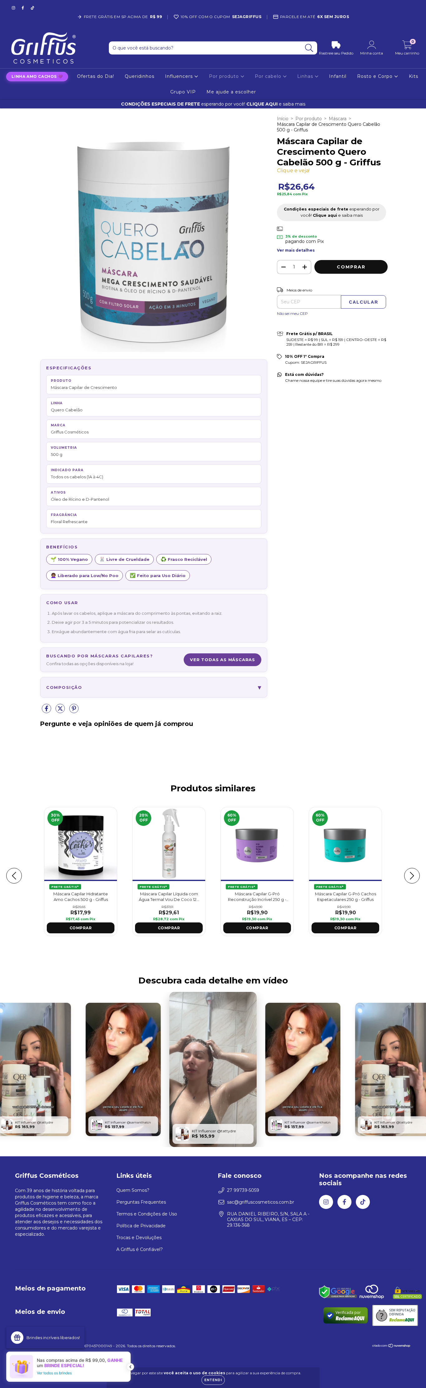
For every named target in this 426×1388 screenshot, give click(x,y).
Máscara (337, 118)
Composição (153, 687)
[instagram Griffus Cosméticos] (14, 8)
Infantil (337, 76)
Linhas (306, 76)
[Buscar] (309, 48)
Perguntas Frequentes (141, 1202)
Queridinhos (139, 76)
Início (282, 118)
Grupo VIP (183, 92)
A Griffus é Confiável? (139, 1249)
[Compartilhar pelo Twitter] (61, 711)
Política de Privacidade (141, 1226)
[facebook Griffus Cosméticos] (23, 8)
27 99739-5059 (243, 1190)
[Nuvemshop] (391, 1346)
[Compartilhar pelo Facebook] (47, 711)
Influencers (179, 76)
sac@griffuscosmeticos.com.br (260, 1202)
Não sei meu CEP (292, 313)
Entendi (213, 1380)
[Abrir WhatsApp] (410, 1371)
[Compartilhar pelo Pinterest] (74, 711)
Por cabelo (269, 76)
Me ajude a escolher (231, 92)
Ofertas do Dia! (95, 76)
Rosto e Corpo (375, 76)
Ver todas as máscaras (222, 659)
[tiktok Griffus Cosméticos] (32, 8)
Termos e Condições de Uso (146, 1214)
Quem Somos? (132, 1190)
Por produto (224, 76)
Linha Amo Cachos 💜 (37, 76)
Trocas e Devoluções (139, 1237)
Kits (413, 76)
